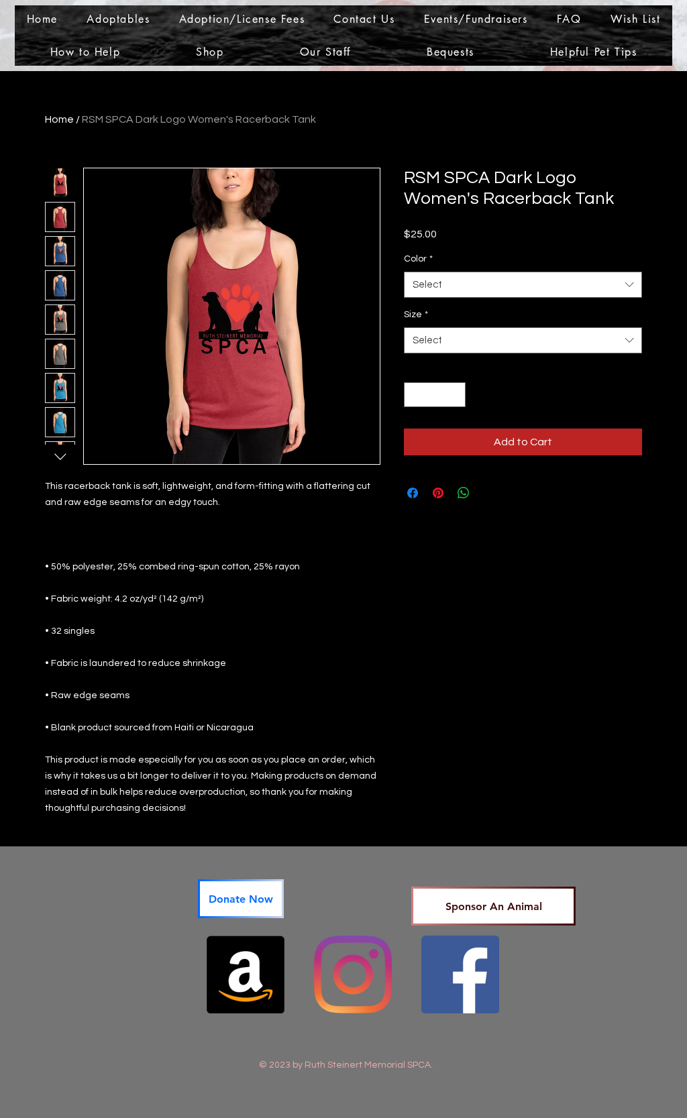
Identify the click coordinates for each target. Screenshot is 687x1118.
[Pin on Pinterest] (438, 493)
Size (416, 314)
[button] (118, 19)
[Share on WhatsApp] (464, 493)
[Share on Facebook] (413, 493)
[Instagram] (353, 974)
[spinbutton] (435, 394)
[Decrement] (414, 394)
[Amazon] (245, 974)
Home (59, 119)
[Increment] (455, 394)
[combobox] (523, 285)
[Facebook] (460, 974)
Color (418, 259)
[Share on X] (489, 493)
